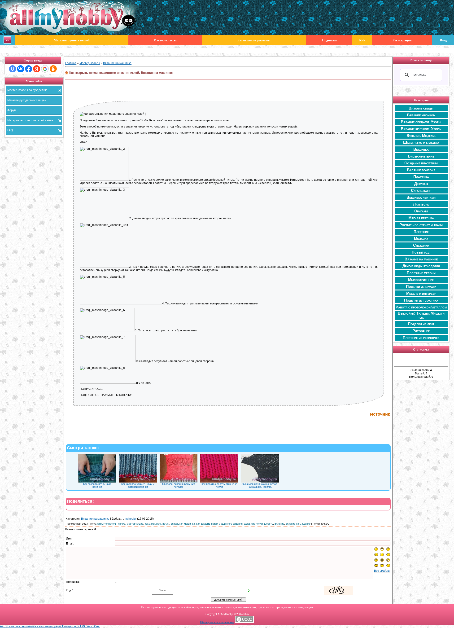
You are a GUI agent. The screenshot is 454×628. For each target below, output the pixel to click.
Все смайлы (382, 570)
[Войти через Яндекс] (36, 68)
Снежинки (421, 245)
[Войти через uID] (12, 68)
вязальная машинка (183, 523)
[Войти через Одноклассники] (53, 68)
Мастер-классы (89, 63)
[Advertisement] (34, 212)
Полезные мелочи (421, 273)
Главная (70, 63)
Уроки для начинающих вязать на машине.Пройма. (259, 485)
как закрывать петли (157, 523)
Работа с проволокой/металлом (421, 307)
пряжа (121, 523)
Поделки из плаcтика (421, 300)
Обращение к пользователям (217, 622)
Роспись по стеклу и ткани (421, 225)
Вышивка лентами (421, 197)
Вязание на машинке (117, 63)
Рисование (421, 331)
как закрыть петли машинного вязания (219, 523)
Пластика (421, 177)
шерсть (268, 523)
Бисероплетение (421, 156)
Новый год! (421, 252)
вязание (279, 523)
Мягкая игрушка (421, 218)
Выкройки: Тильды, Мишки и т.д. (421, 315)
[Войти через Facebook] (28, 68)
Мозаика (421, 239)
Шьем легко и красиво (421, 143)
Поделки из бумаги (421, 287)
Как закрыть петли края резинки (97, 485)
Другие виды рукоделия (421, 266)
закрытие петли (253, 523)
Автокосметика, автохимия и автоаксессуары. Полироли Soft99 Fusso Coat (50, 626)
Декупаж (421, 184)
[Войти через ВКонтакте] (20, 68)
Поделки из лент (421, 324)
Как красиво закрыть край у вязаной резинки (137, 485)
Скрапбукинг (421, 191)
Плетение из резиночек (421, 338)
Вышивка (421, 149)
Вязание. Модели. (421, 136)
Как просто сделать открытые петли (219, 485)
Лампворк (421, 204)
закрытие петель (106, 523)
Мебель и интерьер (421, 293)
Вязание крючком (421, 115)
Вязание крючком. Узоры (421, 129)
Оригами (421, 211)
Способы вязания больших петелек (178, 485)
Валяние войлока (421, 170)
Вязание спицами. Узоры (421, 122)
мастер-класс (135, 523)
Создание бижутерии (421, 163)
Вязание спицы (421, 108)
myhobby (130, 518)
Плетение (421, 232)
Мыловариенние (421, 280)
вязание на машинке (298, 523)
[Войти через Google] (45, 69)
